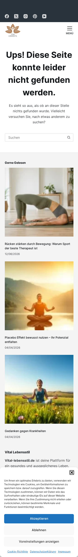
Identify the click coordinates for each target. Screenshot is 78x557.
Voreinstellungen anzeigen (39, 541)
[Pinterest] (35, 16)
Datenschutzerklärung (43, 551)
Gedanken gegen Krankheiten (25, 431)
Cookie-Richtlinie (17, 551)
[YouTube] (44, 16)
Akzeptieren (39, 518)
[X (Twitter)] (16, 16)
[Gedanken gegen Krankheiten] (39, 389)
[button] (72, 472)
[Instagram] (26, 16)
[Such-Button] (69, 137)
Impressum (64, 551)
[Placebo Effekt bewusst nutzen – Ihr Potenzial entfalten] (39, 295)
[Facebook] (7, 16)
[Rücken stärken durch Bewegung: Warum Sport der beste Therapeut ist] (39, 202)
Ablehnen (39, 530)
